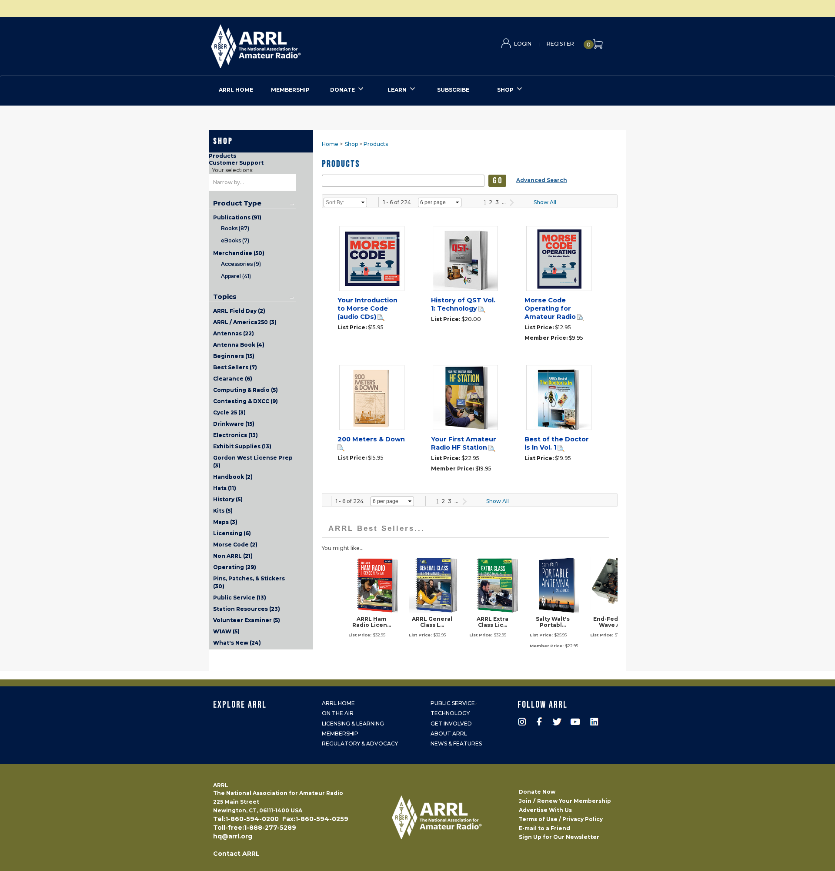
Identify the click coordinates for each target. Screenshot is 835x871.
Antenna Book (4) (238, 344)
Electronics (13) (235, 435)
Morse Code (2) (235, 544)
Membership (340, 733)
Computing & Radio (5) (245, 390)
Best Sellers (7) (235, 367)
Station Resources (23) (246, 609)
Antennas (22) (233, 333)
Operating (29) (234, 567)
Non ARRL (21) (233, 556)
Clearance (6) (232, 378)
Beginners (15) (233, 356)
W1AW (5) (226, 631)
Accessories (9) (241, 264)
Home (330, 144)
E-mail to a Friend (544, 828)
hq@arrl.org (232, 836)
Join (525, 801)
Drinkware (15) (233, 424)
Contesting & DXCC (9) (245, 401)
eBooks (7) (235, 240)
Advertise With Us (545, 810)
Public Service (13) (239, 597)
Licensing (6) (232, 533)
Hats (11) (224, 488)
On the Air (338, 713)
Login (522, 43)
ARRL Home (338, 703)
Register (560, 43)
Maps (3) (225, 522)
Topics (225, 297)
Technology (450, 713)
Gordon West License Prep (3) (253, 461)
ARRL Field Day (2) (239, 311)
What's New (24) (237, 642)
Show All (545, 202)
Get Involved (451, 723)
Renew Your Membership (574, 801)
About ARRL (449, 733)
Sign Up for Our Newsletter (559, 837)
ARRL (291, 43)
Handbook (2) (233, 477)
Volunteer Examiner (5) (246, 620)
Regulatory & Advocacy (360, 743)
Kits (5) (223, 510)
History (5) (228, 499)
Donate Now (537, 791)
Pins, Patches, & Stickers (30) (249, 582)
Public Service (453, 703)
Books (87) (235, 228)
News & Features (456, 743)
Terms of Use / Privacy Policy (561, 819)
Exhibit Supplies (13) (242, 446)
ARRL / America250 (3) (245, 322)
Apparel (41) (236, 276)
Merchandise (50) (238, 253)
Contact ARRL (236, 854)
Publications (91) (237, 217)
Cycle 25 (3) (229, 412)
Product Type (237, 203)
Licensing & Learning (353, 723)
